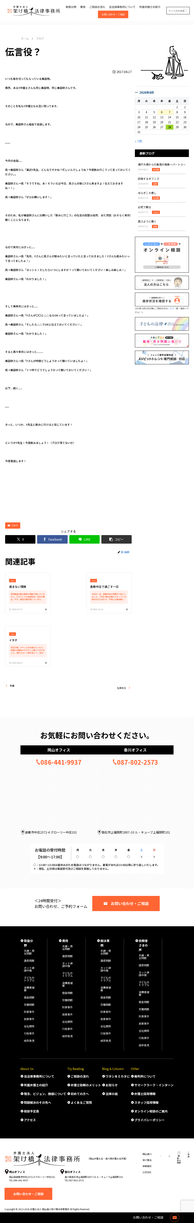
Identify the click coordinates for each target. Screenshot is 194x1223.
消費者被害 (29, 988)
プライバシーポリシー (149, 1120)
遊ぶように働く (147, 221)
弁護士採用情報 (145, 1093)
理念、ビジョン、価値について (45, 1093)
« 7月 (138, 141)
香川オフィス (135, 750)
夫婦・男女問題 (29, 952)
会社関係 (29, 1026)
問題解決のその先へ (37, 1102)
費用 (65, 940)
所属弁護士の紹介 (36, 1085)
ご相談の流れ (80, 1076)
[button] (185, 10)
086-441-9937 (61, 762)
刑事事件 (29, 1011)
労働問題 (29, 1004)
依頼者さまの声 (143, 945)
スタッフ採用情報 (146, 1102)
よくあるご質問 (81, 1102)
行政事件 (29, 1033)
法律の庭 (112, 1093)
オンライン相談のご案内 (151, 1111)
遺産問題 (29, 960)
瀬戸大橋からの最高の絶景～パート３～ (162, 164)
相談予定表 (31, 1111)
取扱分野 (28, 942)
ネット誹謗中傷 (29, 969)
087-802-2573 (137, 762)
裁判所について (145, 1076)
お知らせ (112, 1085)
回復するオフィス (148, 179)
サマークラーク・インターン (154, 1085)
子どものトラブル (29, 979)
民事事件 (29, 1019)
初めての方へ (80, 1093)
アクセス (30, 1120)
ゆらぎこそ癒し (147, 193)
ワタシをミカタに (118, 1076)
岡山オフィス (58, 750)
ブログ (14, 525)
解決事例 (105, 942)
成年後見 (29, 1040)
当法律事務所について (39, 1076)
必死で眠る (144, 207)
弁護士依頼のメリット (86, 1085)
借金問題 (29, 997)
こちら (171, 308)
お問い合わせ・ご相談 (130, 903)
